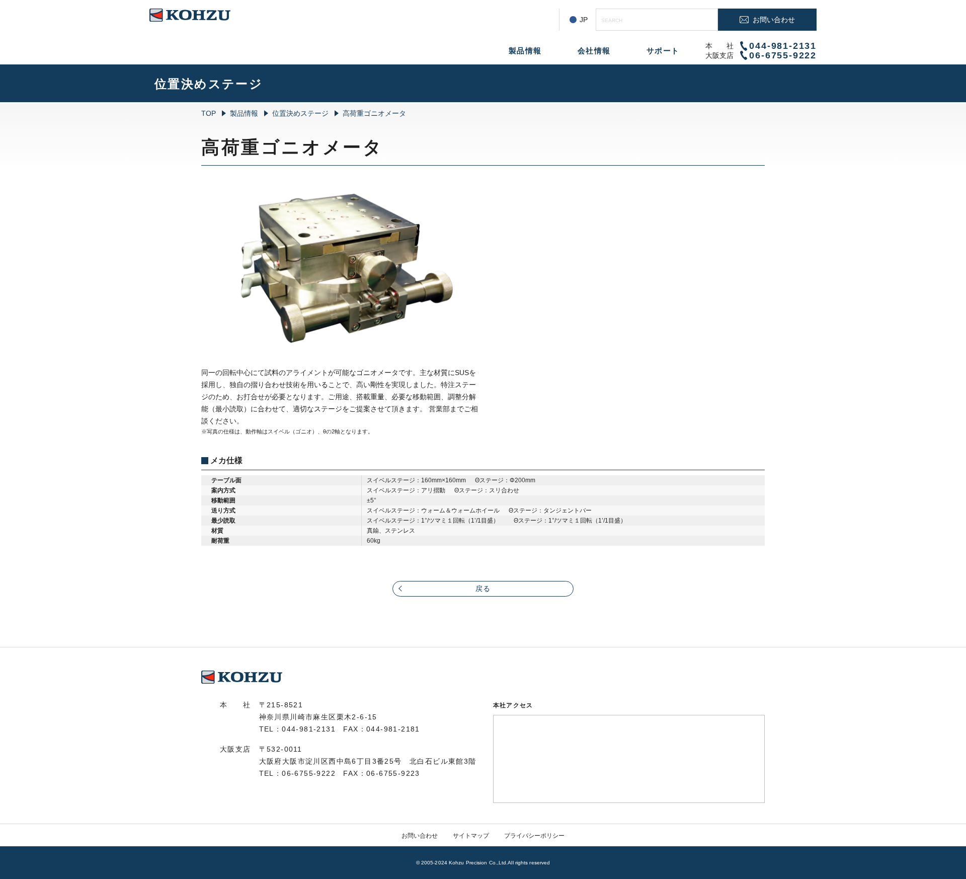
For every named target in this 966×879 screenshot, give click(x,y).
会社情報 (594, 50)
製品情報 (525, 50)
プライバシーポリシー (534, 835)
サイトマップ (471, 835)
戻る (483, 588)
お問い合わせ (419, 835)
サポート (663, 50)
